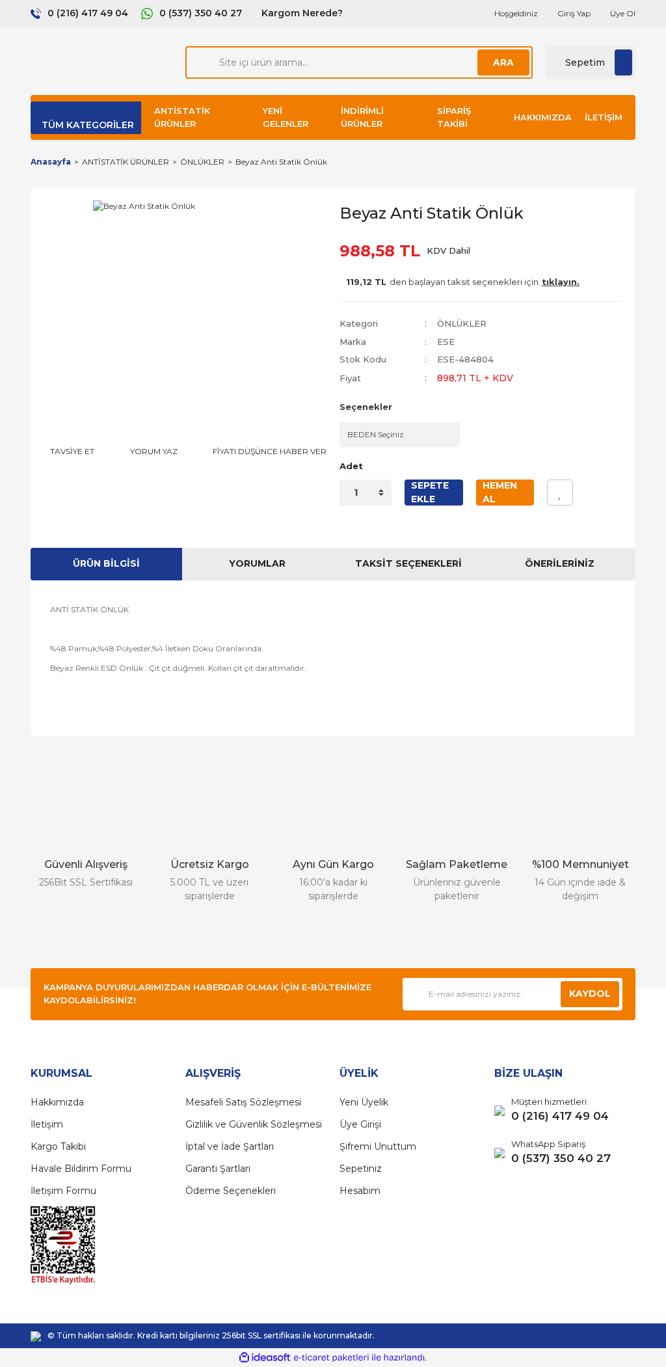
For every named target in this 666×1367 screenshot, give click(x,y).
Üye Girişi (360, 1124)
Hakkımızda (543, 117)
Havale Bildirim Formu (81, 1168)
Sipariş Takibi (454, 117)
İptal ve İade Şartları (229, 1146)
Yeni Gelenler (285, 117)
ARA (503, 62)
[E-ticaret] (331, 1358)
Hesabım (360, 1191)
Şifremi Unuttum (378, 1146)
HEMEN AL (500, 492)
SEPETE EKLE (430, 492)
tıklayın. (560, 282)
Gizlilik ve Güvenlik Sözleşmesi (253, 1124)
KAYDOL (590, 993)
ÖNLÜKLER (461, 323)
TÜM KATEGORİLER (88, 125)
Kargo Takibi (58, 1146)
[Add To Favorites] (560, 493)
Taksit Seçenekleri (408, 563)
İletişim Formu (63, 1191)
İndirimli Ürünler (362, 117)
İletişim (603, 117)
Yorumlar (257, 563)
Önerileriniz (559, 563)
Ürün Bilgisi (106, 563)
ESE (446, 341)
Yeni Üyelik (364, 1102)
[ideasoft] (265, 1357)
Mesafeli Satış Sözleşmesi (243, 1102)
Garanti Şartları (217, 1168)
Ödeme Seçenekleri (230, 1191)
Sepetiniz (361, 1168)
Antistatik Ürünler (182, 117)
